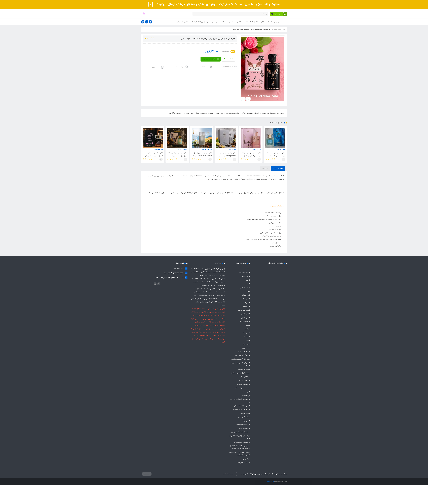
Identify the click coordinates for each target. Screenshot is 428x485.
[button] (278, 14)
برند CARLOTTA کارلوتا (242, 355)
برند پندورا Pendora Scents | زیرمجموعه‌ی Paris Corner (240, 447)
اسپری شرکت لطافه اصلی (242, 405)
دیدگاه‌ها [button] (265, 168)
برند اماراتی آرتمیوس (243, 384)
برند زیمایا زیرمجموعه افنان (241, 442)
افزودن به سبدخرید (209, 59)
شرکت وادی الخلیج (244, 417)
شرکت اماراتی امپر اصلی (242, 388)
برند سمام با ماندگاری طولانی (240, 432)
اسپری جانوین (245, 317)
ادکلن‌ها (247, 302)
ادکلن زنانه (249, 21)
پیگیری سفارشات (273, 21)
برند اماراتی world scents (241, 409)
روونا (207, 21)
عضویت (146, 474)
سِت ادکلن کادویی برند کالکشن (240, 359)
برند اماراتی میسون (244, 351)
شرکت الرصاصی (245, 413)
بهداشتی (247, 336)
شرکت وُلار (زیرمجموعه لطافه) (240, 373)
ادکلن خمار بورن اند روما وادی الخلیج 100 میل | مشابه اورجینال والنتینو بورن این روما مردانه (178, 156)
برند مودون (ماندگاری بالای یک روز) (240, 400)
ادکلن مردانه (260, 21)
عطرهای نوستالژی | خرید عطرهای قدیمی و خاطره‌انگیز (239, 453)
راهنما (248, 325)
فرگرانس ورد (246, 276)
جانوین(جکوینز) (245, 287)
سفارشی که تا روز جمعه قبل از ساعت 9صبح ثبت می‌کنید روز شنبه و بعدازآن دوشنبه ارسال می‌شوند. (217, 4)
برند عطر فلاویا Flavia (243, 424)
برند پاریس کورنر (244, 428)
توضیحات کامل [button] (278, 168)
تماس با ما (246, 332)
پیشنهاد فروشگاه (197, 21)
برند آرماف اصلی (244, 395)
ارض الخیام (246, 392)
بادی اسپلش (246, 344)
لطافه (223, 21)
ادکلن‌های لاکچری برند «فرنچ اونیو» (240, 364)
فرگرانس (239, 21)
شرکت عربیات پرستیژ (243, 462)
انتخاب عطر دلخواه (244, 310)
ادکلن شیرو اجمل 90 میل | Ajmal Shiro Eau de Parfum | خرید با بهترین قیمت (227, 156)
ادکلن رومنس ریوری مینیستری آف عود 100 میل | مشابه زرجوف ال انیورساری (275, 156)
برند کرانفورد (246, 459)
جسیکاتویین (246, 348)
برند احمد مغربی (244, 380)
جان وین (215, 21)
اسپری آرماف (246, 420)
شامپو (248, 340)
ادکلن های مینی (182, 21)
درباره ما (247, 329)
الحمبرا (231, 21)
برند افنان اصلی (245, 377)
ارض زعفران (246, 295)
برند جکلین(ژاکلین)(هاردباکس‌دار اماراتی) (239, 437)
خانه (283, 21)
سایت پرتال (270, 481)
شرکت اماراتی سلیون (243, 369)
